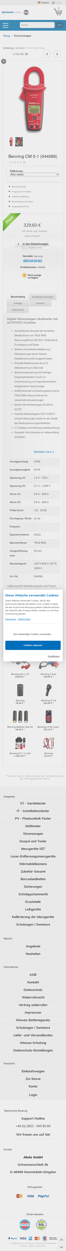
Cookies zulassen (33, 645)
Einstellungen (54, 656)
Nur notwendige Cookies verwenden (32, 634)
